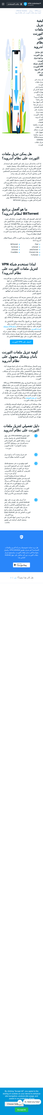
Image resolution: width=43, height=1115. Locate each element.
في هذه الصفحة (31, 398)
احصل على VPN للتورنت (21, 342)
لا (10, 578)
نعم (15, 578)
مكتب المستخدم (13, 4)
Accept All (21, 1110)
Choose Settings (14, 1104)
